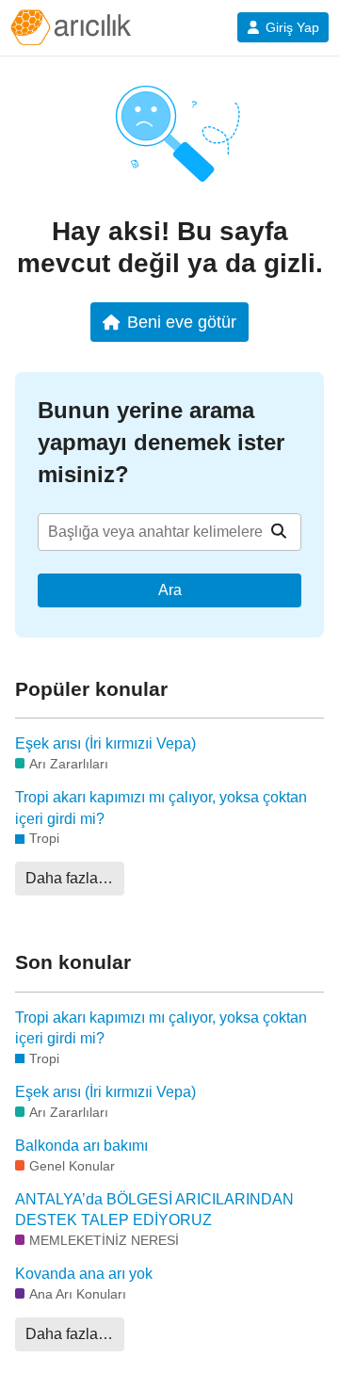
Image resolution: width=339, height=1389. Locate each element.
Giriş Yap (292, 27)
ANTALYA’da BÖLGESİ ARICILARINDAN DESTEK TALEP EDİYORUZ (154, 1209)
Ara (170, 590)
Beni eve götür (181, 321)
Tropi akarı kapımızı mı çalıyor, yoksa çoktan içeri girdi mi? (161, 807)
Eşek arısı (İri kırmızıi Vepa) (105, 743)
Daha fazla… (69, 878)
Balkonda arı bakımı (81, 1146)
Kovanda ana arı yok (84, 1274)
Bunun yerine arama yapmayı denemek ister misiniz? (161, 442)
